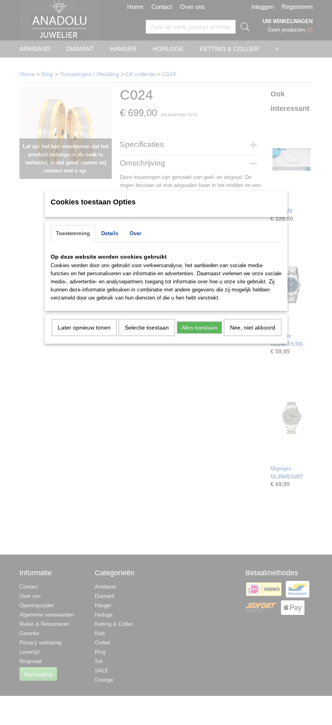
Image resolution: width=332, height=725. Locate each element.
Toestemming (73, 233)
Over (135, 233)
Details (109, 233)
